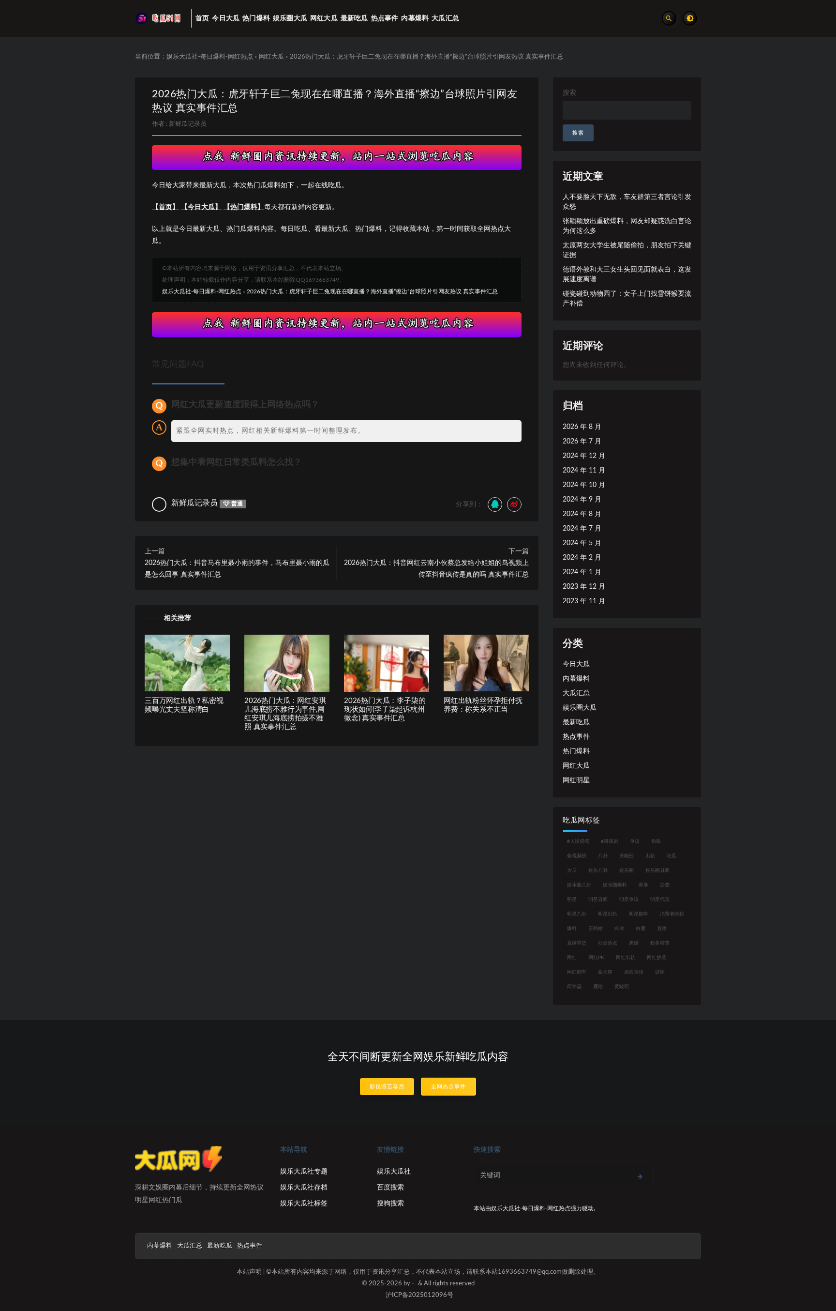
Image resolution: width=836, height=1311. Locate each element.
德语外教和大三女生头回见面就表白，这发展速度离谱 (627, 274)
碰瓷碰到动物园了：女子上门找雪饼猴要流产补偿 (627, 298)
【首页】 (165, 207)
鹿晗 (598, 986)
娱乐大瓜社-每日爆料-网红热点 (209, 57)
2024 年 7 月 (582, 528)
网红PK (596, 957)
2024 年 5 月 (582, 543)
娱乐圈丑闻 (657, 870)
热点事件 (576, 736)
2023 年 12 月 (584, 586)
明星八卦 (576, 914)
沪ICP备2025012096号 (419, 1295)
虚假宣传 (633, 972)
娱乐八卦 (598, 870)
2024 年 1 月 (582, 572)
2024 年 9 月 (582, 499)
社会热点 (607, 943)
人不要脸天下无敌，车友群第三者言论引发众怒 (627, 202)
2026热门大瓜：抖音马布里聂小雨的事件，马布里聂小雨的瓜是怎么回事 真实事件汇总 (237, 569)
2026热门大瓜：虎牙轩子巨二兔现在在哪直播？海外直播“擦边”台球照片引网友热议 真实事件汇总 (372, 291)
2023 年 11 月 (584, 601)
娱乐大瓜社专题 (304, 1171)
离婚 (634, 943)
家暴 (643, 885)
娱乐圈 (626, 870)
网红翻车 (576, 972)
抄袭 (665, 885)
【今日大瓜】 (201, 207)
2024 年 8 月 (582, 514)
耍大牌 (605, 972)
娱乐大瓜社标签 (304, 1203)
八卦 (603, 856)
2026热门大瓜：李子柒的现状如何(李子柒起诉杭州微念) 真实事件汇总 (384, 709)
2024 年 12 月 (584, 456)
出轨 (650, 856)
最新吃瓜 (576, 722)
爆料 (572, 928)
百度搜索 (390, 1187)
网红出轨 (625, 957)
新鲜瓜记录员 (188, 124)
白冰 (619, 928)
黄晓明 (621, 986)
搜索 (569, 93)
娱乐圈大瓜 (580, 707)
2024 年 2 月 (582, 557)
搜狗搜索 (390, 1203)
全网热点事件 (448, 1086)
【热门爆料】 (244, 207)
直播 (662, 928)
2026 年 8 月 (582, 427)
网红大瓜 (271, 57)
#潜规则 (609, 841)
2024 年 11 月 (584, 470)
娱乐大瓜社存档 (304, 1187)
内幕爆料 (576, 678)
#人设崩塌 (578, 841)
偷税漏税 (576, 856)
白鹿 (640, 928)
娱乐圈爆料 (615, 885)
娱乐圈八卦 (579, 885)
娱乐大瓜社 (394, 1171)
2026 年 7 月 (582, 441)
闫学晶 (574, 986)
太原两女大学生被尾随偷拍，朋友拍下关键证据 (627, 250)
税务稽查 (660, 943)
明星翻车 (638, 914)
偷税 (656, 841)
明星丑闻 (598, 899)
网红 (572, 957)
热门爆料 (576, 751)
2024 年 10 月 (584, 485)
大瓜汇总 (576, 693)
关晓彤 (626, 856)
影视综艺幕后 (387, 1086)
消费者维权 (672, 914)
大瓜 (572, 870)
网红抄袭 (656, 957)
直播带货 (576, 943)
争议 (635, 841)
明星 (572, 899)
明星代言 (660, 899)
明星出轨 (607, 914)
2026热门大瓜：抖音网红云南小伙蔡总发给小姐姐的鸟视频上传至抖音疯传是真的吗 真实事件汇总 (436, 569)
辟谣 (660, 972)
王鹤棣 (595, 928)
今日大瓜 (576, 664)
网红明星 (576, 780)
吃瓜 (671, 856)
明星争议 (629, 899)
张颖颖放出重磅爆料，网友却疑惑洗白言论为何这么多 (627, 226)
